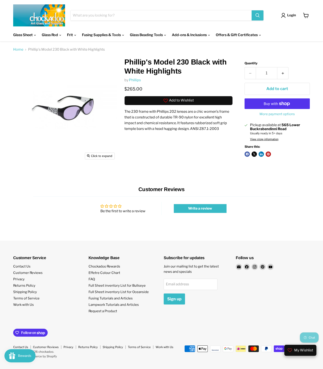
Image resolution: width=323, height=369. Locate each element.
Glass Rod (50, 35)
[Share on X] (254, 154)
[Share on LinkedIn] (261, 154)
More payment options (277, 114)
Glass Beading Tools (146, 35)
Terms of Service (26, 298)
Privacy (19, 279)
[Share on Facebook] (247, 154)
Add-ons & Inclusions (189, 35)
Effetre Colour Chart (104, 273)
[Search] (257, 15)
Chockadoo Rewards (104, 266)
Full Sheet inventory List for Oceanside (119, 292)
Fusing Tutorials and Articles (111, 298)
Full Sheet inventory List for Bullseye (117, 286)
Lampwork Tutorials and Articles (114, 305)
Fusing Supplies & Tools (102, 35)
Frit (70, 35)
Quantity (251, 63)
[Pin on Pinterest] (268, 154)
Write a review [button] (200, 208)
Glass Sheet (23, 35)
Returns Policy (24, 286)
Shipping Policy (25, 292)
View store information (264, 139)
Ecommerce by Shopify (41, 356)
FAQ (92, 279)
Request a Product (103, 311)
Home (18, 50)
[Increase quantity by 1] (283, 73)
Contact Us (22, 266)
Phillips (135, 80)
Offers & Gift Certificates (237, 35)
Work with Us (23, 305)
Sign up (174, 299)
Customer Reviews (28, 273)
